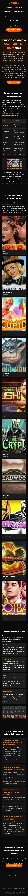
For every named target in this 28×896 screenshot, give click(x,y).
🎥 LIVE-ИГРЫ (18, 7)
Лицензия (4, 875)
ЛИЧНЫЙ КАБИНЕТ (14, 29)
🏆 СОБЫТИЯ (19, 16)
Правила (11, 875)
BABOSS (14, 2)
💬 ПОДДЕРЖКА (14, 20)
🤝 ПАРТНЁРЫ (7, 11)
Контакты (17, 879)
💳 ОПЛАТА (9, 7)
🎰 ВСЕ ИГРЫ (8, 16)
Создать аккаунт (14, 865)
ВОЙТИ (14, 25)
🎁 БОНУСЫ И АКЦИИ (19, 11)
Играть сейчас (14, 82)
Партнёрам (11, 879)
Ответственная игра (20, 875)
